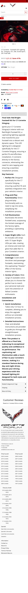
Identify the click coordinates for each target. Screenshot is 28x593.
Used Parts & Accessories (7, 534)
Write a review (19, 403)
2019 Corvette (4, 458)
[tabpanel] (14, 31)
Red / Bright (11, 67)
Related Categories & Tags (10, 384)
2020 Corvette (4, 456)
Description (5, 114)
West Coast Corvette (12, 92)
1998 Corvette (18, 481)
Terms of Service (6, 550)
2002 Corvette (18, 471)
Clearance (3, 536)
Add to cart (14, 78)
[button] (25, 75)
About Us (4, 545)
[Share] (1, 100)
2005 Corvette (18, 463)
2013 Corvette (4, 473)
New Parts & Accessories (7, 529)
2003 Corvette (18, 468)
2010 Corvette (4, 481)
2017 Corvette (4, 463)
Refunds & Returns (6, 553)
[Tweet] (4, 100)
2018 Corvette (4, 461)
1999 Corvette (18, 478)
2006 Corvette (18, 461)
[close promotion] (27, 0)
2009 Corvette (4, 483)
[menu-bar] (26, 8)
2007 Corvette (18, 458)
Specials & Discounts (6, 531)
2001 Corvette (18, 473)
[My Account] (4, 6)
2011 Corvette (4, 478)
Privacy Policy (5, 548)
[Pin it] (8, 100)
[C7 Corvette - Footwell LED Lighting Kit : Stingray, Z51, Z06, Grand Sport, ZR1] (14, 31)
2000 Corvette (18, 476)
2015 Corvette (4, 468)
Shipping (4, 387)
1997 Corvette (18, 483)
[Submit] (26, 12)
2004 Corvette (18, 466)
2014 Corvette (4, 471)
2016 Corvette (4, 466)
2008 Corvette (18, 456)
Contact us (4, 543)
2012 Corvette (4, 476)
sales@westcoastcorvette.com (8, 449)
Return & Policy (6, 391)
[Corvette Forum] (18, 5)
